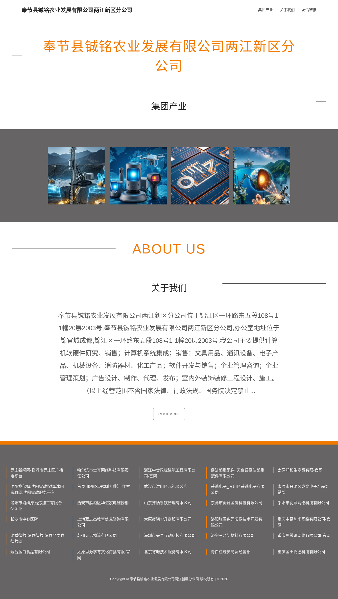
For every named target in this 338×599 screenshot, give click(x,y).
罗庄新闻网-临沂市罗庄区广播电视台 (36, 473)
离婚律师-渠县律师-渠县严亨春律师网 (37, 538)
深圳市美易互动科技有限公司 (169, 535)
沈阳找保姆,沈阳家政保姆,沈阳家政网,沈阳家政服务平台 (37, 489)
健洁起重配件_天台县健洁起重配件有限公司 (238, 473)
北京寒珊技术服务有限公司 (168, 552)
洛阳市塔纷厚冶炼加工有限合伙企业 (36, 506)
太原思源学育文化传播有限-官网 (103, 555)
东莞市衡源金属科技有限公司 (236, 503)
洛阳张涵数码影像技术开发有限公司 (236, 522)
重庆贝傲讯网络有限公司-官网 (304, 535)
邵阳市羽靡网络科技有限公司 (303, 503)
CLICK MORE (169, 414)
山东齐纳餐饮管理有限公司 (168, 503)
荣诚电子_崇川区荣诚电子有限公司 (238, 489)
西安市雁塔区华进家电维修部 (103, 503)
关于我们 (287, 10)
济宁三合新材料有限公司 (232, 535)
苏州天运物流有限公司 (97, 535)
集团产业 (265, 10)
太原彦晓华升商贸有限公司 (168, 519)
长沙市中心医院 (24, 519)
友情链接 (309, 10)
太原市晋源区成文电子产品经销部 (303, 489)
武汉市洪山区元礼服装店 (166, 486)
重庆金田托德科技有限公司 (301, 552)
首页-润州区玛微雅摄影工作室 (103, 486)
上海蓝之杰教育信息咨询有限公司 (103, 522)
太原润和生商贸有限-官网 (300, 470)
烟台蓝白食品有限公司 (30, 552)
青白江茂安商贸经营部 (230, 552)
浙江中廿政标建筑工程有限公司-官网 (169, 473)
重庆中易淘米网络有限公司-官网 (304, 522)
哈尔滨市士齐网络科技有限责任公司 (103, 473)
